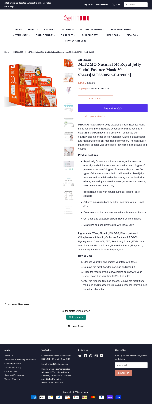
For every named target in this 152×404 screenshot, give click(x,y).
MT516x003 (18, 52)
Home (18, 29)
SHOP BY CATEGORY (76, 40)
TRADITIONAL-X (45, 35)
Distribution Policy (12, 367)
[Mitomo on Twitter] (79, 356)
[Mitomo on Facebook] (85, 356)
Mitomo (84, 392)
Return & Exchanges (14, 375)
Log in (87, 4)
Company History (12, 363)
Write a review (76, 317)
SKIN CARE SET (90, 35)
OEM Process (10, 371)
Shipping (82, 88)
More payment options (95, 116)
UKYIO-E (49, 29)
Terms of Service (12, 379)
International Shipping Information (20, 359)
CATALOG (132, 35)
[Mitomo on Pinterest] (90, 356)
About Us (8, 356)
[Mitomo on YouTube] (101, 356)
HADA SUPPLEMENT (121, 29)
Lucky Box (112, 35)
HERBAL (32, 29)
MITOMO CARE (20, 35)
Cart (118, 4)
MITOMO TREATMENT (91, 29)
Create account (101, 4)
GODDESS (67, 29)
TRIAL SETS (67, 35)
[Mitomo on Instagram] (96, 356)
